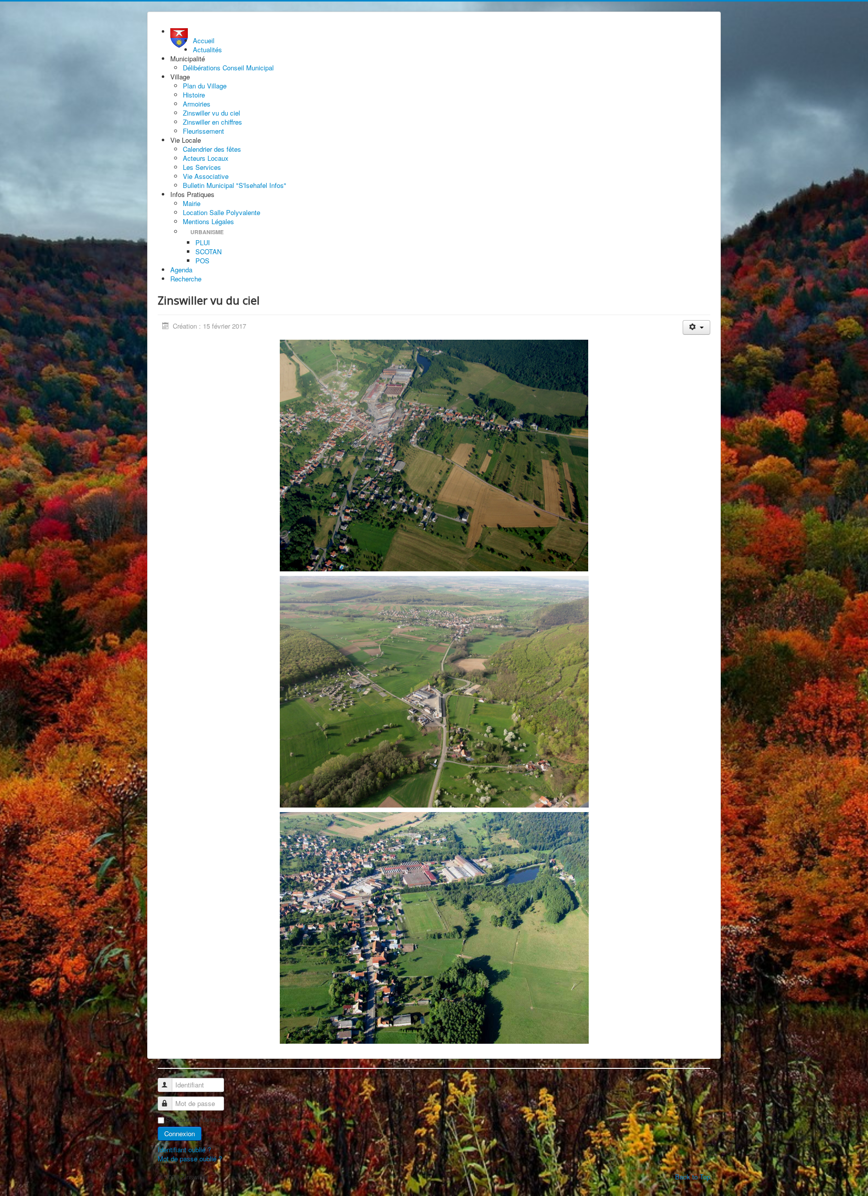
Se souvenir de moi (194, 1119)
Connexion (179, 1133)
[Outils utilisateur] (696, 327)
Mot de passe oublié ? (190, 1158)
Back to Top (692, 1176)
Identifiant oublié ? (184, 1149)
